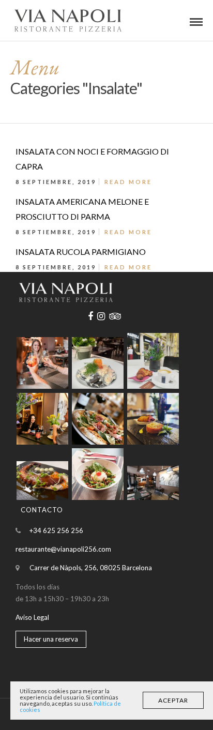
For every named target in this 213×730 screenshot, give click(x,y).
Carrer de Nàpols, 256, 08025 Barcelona (90, 568)
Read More (128, 181)
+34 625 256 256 (56, 530)
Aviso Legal (32, 617)
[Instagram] (101, 316)
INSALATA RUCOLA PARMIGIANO (81, 251)
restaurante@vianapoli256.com (63, 549)
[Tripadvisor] (115, 316)
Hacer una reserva (51, 639)
